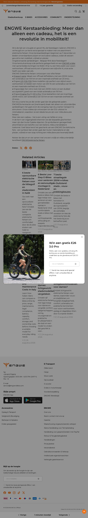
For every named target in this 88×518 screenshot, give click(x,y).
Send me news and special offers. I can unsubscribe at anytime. (61, 272)
